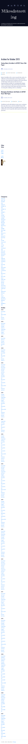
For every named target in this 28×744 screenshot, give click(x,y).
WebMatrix (19, 72)
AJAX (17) (3, 204)
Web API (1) (3, 299)
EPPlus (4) (3, 251)
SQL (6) (2, 284)
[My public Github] (18, 6)
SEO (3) (2, 282)
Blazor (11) (3, 233)
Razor (3, 74)
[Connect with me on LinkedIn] (11, 6)
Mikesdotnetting (13, 14)
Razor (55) (3, 276)
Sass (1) (2, 281)
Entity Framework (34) (3, 248)
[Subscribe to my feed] (24, 6)
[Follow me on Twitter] (8, 6)
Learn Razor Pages (2, 151)
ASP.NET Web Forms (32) (3, 226)
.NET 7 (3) (3, 200)
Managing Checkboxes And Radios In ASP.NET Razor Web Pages (13, 93)
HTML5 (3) (3, 260)
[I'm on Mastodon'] (21, 6)
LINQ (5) (2, 269)
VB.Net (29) (3, 291)
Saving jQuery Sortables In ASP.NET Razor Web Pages (13, 64)
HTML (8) (3, 258)
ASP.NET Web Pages (11, 72)
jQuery (3, 72)
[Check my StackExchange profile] (14, 6)
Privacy (14, 742)
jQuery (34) (3, 267)
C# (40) (2, 240)
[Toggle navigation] (3, 21)
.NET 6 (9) (3, 198)
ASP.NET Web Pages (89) (3, 230)
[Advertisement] (14, 44)
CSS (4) (2, 245)
